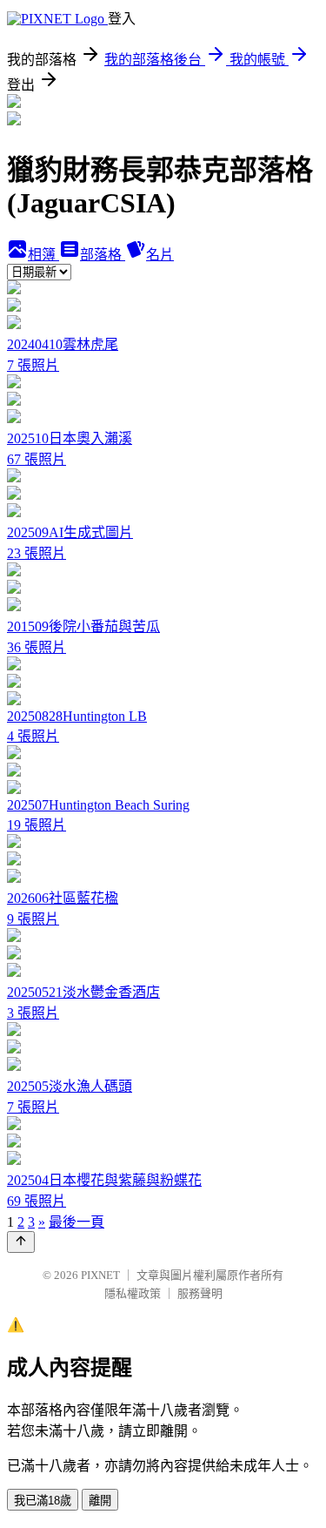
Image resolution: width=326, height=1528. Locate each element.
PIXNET (100, 1275)
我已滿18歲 (42, 1500)
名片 (160, 254)
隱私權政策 (132, 1293)
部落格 (102, 254)
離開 (100, 1500)
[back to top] (21, 1242)
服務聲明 (200, 1293)
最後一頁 (76, 1222)
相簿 (43, 254)
